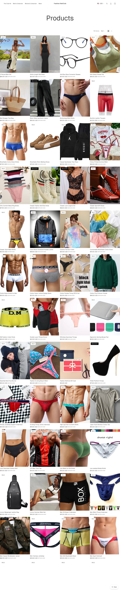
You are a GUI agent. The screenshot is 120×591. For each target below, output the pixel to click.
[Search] (107, 3)
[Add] (87, 464)
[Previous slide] (3, 54)
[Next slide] (27, 54)
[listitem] (40, 3)
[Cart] (115, 3)
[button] (103, 31)
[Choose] (27, 70)
